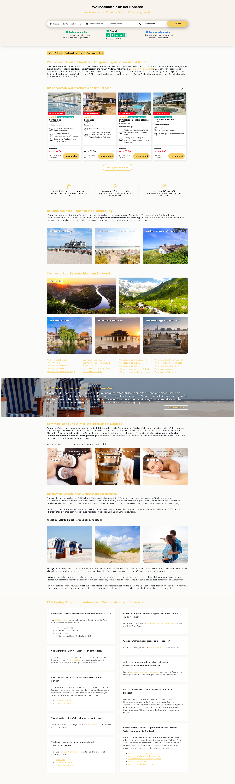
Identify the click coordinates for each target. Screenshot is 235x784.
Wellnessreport (62, 620)
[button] (109, 24)
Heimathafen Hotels (137, 761)
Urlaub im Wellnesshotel (141, 69)
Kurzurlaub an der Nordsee (140, 753)
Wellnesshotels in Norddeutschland (144, 756)
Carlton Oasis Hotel (64, 703)
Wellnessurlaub (73, 660)
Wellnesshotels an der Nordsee (161, 623)
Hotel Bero (60, 759)
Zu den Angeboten (176, 407)
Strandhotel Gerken (64, 700)
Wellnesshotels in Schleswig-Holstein (144, 758)
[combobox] (53, 24)
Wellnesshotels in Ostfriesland (141, 764)
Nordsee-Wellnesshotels (71, 752)
